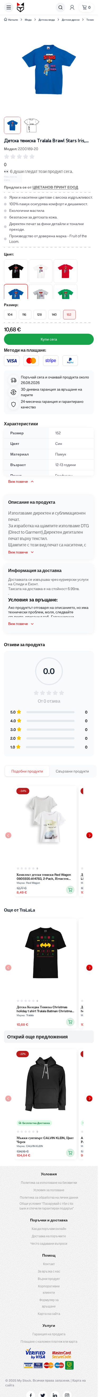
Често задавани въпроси (48, 1243)
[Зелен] (65, 296)
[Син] (16, 296)
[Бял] (41, 271)
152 (69, 314)
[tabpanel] (49, 841)
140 (54, 314)
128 (39, 314)
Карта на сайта (49, 1313)
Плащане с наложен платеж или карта (49, 1341)
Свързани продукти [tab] (72, 771)
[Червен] (65, 271)
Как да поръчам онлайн (49, 1228)
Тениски (91, 19)
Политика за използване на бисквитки (49, 1182)
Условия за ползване (48, 1190)
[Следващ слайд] (89, 835)
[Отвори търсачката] (60, 7)
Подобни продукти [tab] (27, 771)
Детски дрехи (70, 19)
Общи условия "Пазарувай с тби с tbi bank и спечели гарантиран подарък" (47, 1206)
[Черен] (16, 271)
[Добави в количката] (70, 890)
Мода (28, 19)
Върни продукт (49, 1278)
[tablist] (50, 771)
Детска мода (47, 19)
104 (9, 314)
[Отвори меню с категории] (8, 7)
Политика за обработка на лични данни (49, 1197)
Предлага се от (41, 187)
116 (24, 314)
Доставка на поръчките (49, 1236)
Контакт (49, 1264)
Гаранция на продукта (48, 1334)
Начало (13, 19)
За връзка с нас (49, 1271)
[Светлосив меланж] (41, 296)
